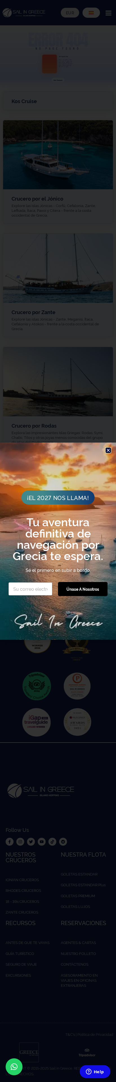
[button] (14, 1066)
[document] (58, 541)
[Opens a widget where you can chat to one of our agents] (94, 1072)
